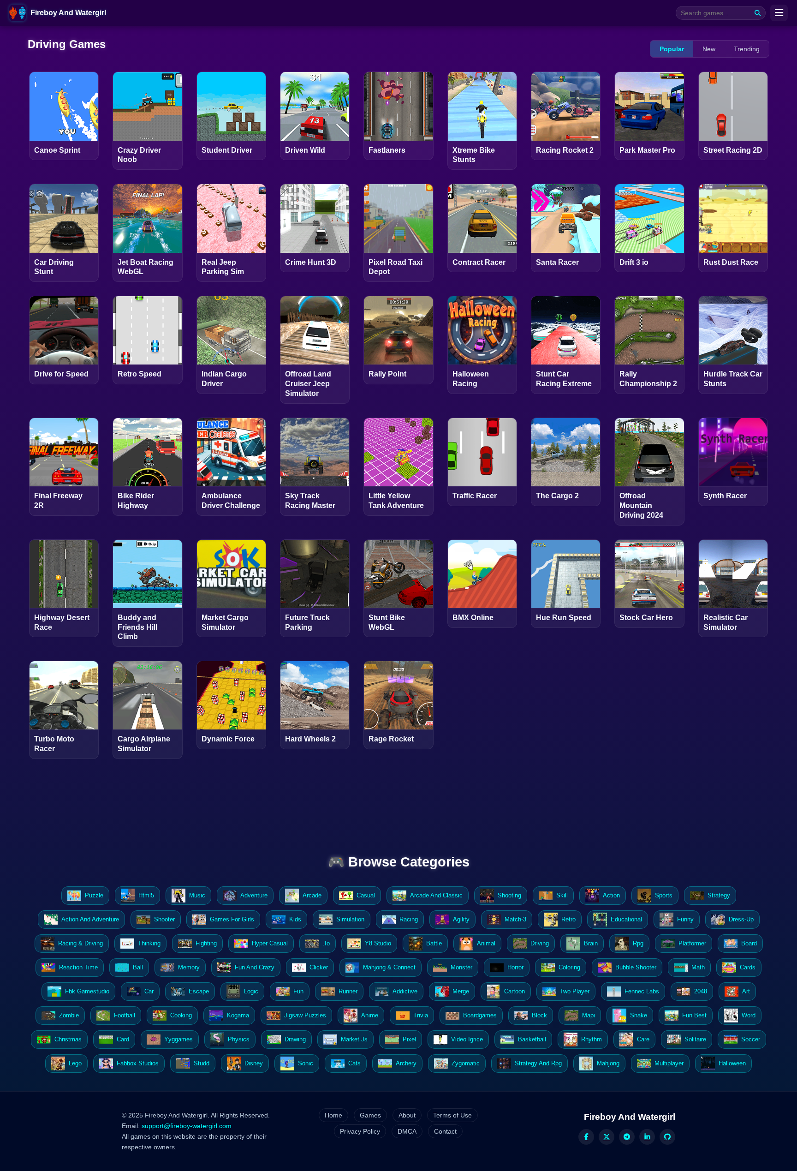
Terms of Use (452, 1115)
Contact (445, 1131)
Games (370, 1115)
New (708, 49)
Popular (672, 49)
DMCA (407, 1131)
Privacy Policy (360, 1131)
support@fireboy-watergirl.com (187, 1125)
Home (333, 1115)
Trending (747, 49)
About (407, 1115)
